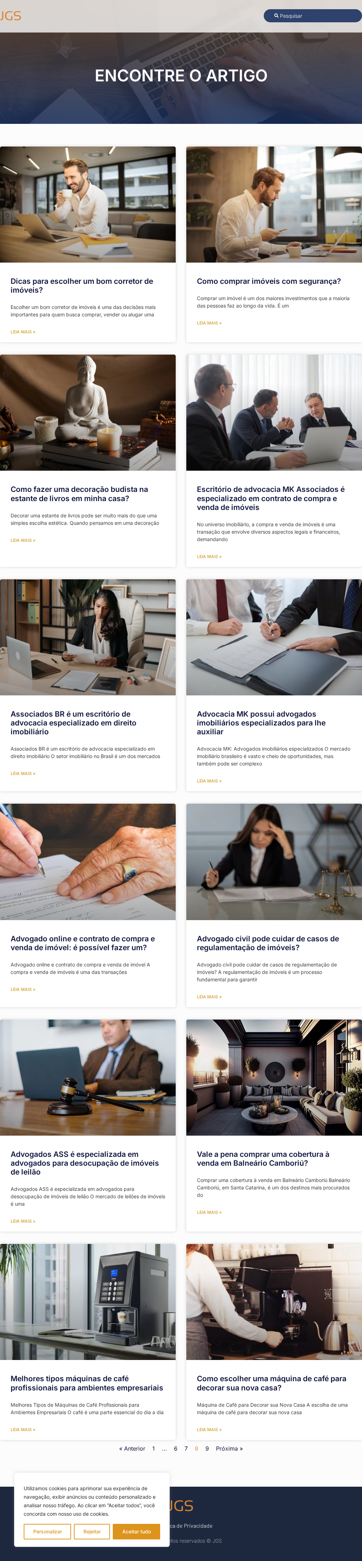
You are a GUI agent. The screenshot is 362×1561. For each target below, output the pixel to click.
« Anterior (132, 1448)
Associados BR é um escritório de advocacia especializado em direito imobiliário (73, 723)
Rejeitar (92, 1531)
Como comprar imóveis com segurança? (269, 281)
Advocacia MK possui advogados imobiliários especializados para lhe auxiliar (261, 723)
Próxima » (229, 1448)
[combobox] (313, 15)
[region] (92, 1510)
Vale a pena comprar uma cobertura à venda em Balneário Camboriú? (263, 1158)
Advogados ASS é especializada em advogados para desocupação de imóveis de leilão (85, 1163)
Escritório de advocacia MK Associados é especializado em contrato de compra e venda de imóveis (271, 498)
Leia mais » (23, 331)
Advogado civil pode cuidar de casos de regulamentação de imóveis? (268, 943)
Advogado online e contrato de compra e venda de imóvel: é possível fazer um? (83, 943)
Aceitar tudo (136, 1531)
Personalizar (47, 1531)
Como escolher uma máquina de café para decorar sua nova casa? (271, 1383)
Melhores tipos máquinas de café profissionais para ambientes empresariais (87, 1383)
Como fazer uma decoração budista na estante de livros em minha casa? (79, 494)
